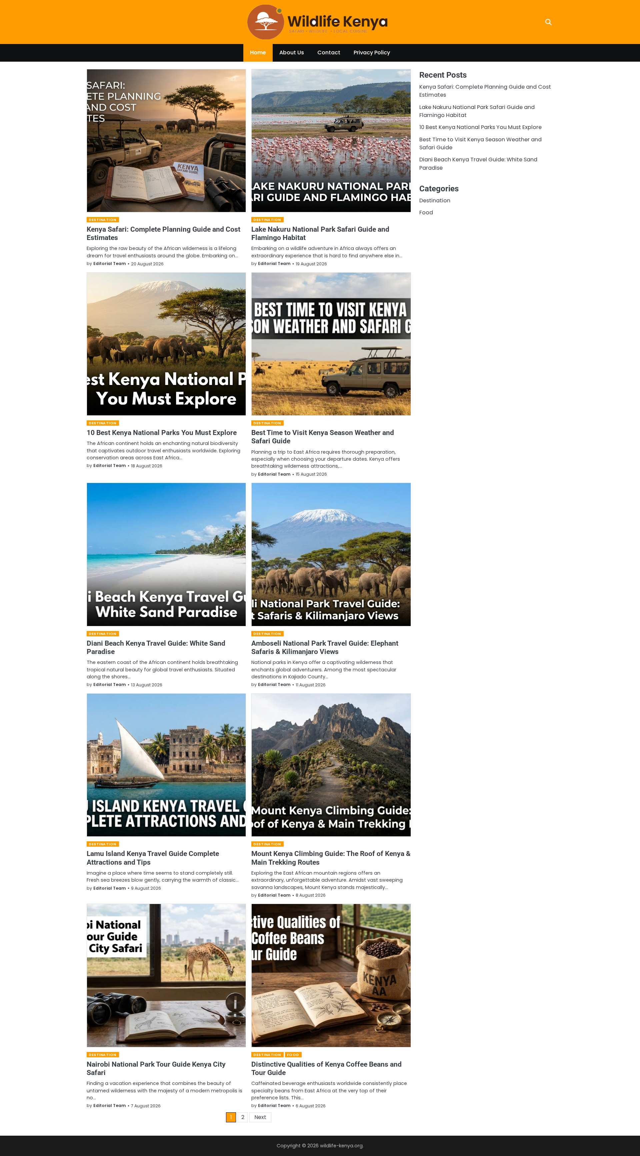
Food (293, 1054)
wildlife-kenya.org (341, 1145)
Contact (328, 52)
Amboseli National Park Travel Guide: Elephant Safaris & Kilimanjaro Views (324, 647)
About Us (291, 52)
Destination (102, 219)
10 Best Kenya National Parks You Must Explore (162, 432)
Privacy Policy (372, 52)
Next (260, 1117)
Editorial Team (109, 263)
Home (258, 52)
